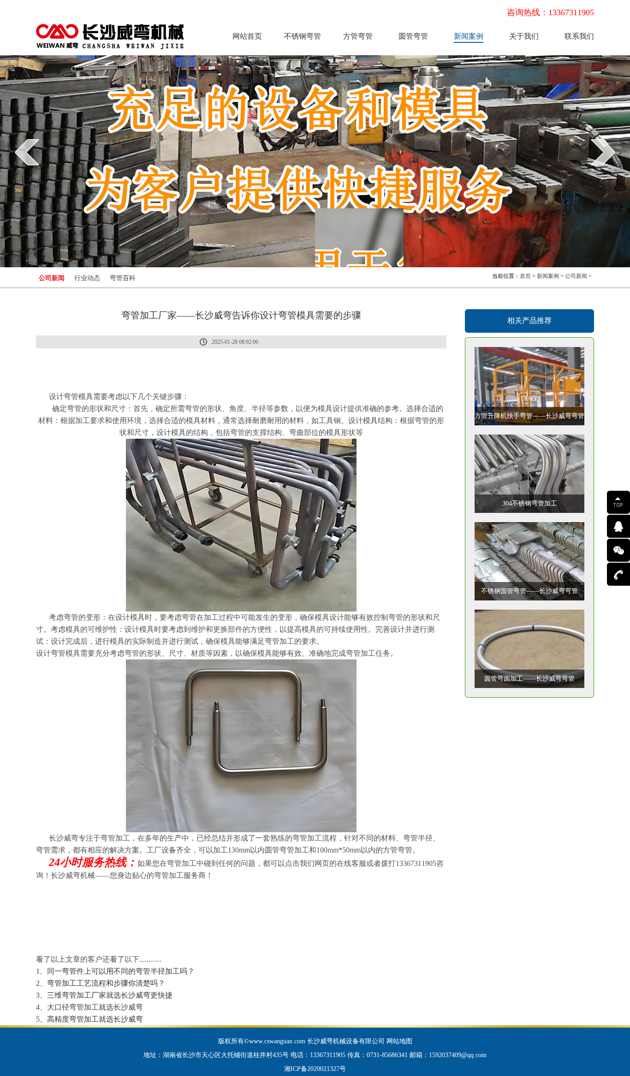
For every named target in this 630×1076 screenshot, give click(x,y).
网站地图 (399, 1041)
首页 (525, 276)
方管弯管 (358, 36)
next (603, 152)
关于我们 (524, 36)
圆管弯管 (413, 36)
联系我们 (579, 36)
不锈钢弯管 (302, 36)
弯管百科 (123, 278)
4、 (41, 1007)
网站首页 (247, 36)
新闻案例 (468, 36)
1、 (115, 971)
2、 (100, 983)
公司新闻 (52, 278)
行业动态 (87, 278)
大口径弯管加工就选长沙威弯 (95, 1007)
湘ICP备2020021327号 (315, 1068)
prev (27, 152)
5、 (89, 1019)
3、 (104, 995)
